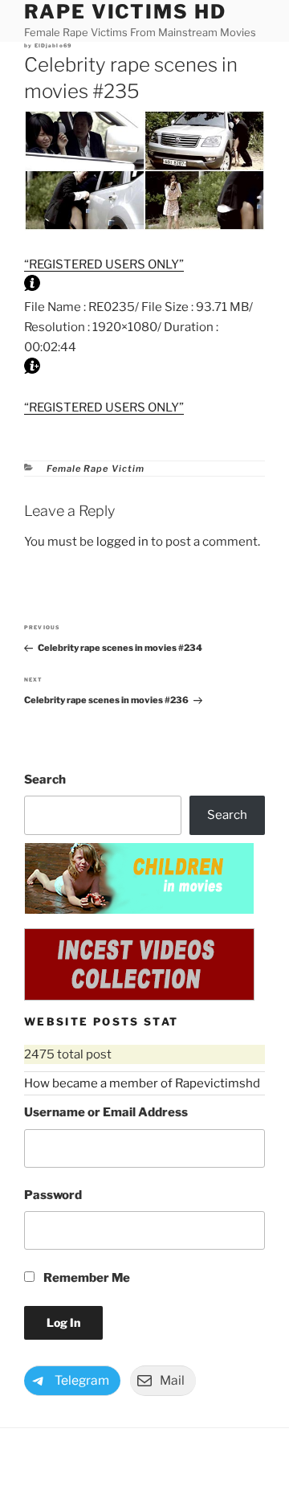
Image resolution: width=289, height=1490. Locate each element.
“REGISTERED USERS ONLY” (104, 264)
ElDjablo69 (53, 46)
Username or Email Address (106, 1112)
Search (45, 779)
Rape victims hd (125, 11)
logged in (122, 541)
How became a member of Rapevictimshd (142, 1083)
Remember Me (85, 1278)
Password (53, 1195)
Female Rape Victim (96, 468)
